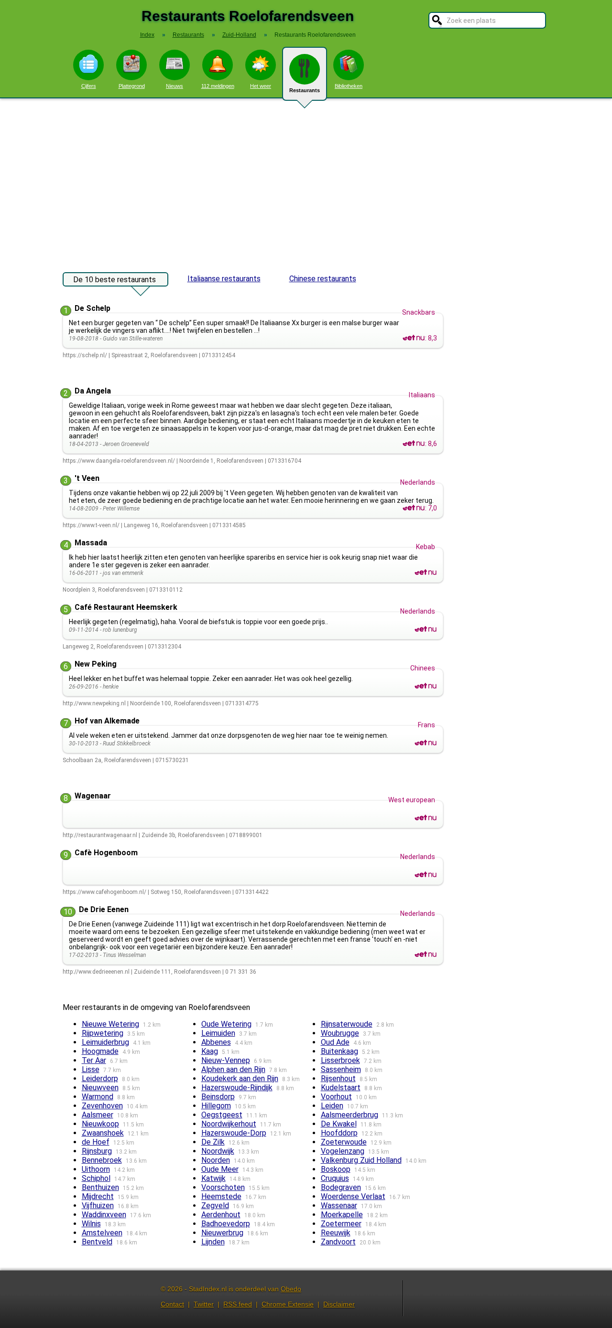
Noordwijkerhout (228, 1123)
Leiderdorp (100, 1078)
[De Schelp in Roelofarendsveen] (413, 338)
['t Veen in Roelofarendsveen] (413, 508)
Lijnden (213, 1241)
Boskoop (335, 1169)
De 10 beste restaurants (114, 279)
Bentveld (97, 1241)
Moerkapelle (342, 1214)
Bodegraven (341, 1187)
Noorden (215, 1160)
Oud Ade (335, 1042)
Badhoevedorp (225, 1223)
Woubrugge (340, 1033)
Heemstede (221, 1196)
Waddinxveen (104, 1214)
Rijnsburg (97, 1151)
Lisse (90, 1069)
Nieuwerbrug (222, 1232)
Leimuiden (218, 1033)
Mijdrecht (98, 1196)
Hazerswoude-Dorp (233, 1132)
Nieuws (174, 86)
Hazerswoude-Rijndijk (237, 1087)
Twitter (204, 1304)
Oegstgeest (221, 1114)
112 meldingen (217, 86)
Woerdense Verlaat (353, 1196)
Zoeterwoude (344, 1142)
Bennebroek (102, 1160)
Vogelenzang (342, 1151)
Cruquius (335, 1178)
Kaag (209, 1051)
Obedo (291, 1289)
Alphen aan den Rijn (233, 1069)
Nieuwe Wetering (110, 1024)
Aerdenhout (220, 1214)
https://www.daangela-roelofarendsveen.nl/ (119, 460)
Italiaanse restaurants (224, 278)
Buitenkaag (339, 1051)
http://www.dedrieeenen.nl (96, 971)
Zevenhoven (102, 1105)
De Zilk (213, 1142)
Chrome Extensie (288, 1304)
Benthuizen (100, 1187)
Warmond (97, 1096)
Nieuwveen (100, 1087)
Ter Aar (94, 1060)
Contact (172, 1304)
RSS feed (237, 1304)
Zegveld (215, 1205)
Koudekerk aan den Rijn (239, 1078)
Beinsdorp (218, 1096)
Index (147, 35)
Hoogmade (100, 1051)
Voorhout (336, 1096)
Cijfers (88, 86)
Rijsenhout (338, 1078)
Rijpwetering (102, 1033)
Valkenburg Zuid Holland (361, 1160)
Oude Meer (220, 1169)
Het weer (260, 86)
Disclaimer (339, 1304)
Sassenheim (341, 1069)
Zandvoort (338, 1241)
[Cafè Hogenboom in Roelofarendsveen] (425, 875)
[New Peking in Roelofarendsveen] (425, 686)
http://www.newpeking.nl (94, 703)
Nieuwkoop (100, 1123)
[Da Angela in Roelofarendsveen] (413, 443)
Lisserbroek (340, 1060)
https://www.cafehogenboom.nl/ (104, 892)
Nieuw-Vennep (225, 1060)
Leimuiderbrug (105, 1042)
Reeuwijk (335, 1232)
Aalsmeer (97, 1114)
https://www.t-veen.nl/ (91, 525)
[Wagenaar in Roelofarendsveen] (425, 818)
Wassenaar (339, 1205)
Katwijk (213, 1178)
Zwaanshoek (103, 1132)
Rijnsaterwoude (346, 1024)
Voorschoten (223, 1187)
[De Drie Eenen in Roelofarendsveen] (425, 954)
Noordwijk (217, 1151)
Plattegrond (132, 86)
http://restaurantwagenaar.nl (100, 835)
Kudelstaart (341, 1087)
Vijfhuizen (98, 1205)
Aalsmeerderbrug (349, 1114)
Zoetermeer (341, 1223)
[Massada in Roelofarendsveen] (425, 572)
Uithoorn (96, 1169)
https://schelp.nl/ (85, 355)
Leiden (332, 1105)
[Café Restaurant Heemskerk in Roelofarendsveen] (425, 629)
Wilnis (91, 1223)
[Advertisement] (306, 180)
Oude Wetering (226, 1024)
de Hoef (95, 1142)
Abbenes (216, 1042)
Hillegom (216, 1105)
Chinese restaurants (322, 278)
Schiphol (96, 1178)
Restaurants (304, 90)
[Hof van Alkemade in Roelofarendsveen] (425, 743)
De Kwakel (339, 1123)
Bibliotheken (348, 86)
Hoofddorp (339, 1132)
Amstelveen (102, 1232)
